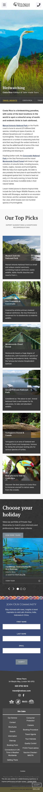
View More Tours (13, 535)
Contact (12, 722)
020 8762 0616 (21, 686)
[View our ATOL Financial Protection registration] (18, 703)
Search (12, 731)
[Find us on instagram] (19, 696)
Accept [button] (37, 785)
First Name (21, 622)
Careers (30, 725)
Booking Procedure (30, 729)
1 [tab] (18, 589)
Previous (9, 588)
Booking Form (12, 745)
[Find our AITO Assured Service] (31, 703)
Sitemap (12, 740)
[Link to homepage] (21, 4)
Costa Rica (27, 100)
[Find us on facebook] (23, 696)
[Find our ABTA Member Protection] (24, 703)
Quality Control (30, 743)
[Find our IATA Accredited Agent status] (11, 703)
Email (21, 646)
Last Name (21, 634)
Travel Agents (30, 734)
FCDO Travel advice (31, 748)
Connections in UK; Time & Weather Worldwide (12, 752)
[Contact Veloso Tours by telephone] (38, 5)
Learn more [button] (31, 781)
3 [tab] (24, 589)
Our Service (12, 718)
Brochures (12, 727)
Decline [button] (36, 789)
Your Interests (30, 739)
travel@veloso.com (21, 690)
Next (13, 588)
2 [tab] (21, 589)
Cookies (22, 771)
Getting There (12, 760)
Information (12, 736)
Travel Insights (10, 100)
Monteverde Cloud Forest (13, 161)
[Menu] (4, 5)
